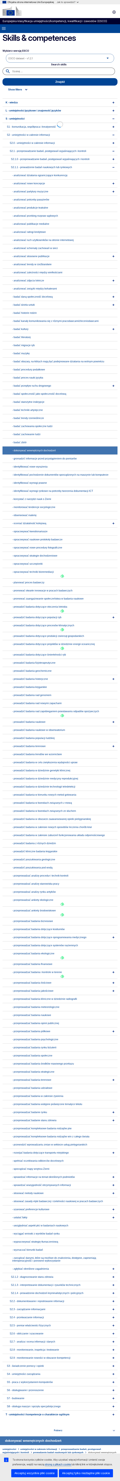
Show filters (15, 89)
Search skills (59, 64)
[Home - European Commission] (12, 11)
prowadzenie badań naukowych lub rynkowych (58, 1452)
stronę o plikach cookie (58, 1464)
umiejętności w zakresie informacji (38, 1449)
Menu (4, 29)
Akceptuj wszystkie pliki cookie (34, 1473)
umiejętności (9, 1449)
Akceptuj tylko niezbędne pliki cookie (86, 1473)
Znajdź (60, 81)
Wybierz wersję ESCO (16, 50)
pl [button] (114, 12)
